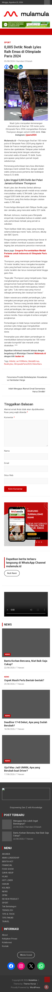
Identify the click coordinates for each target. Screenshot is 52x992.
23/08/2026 (18, 827)
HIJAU (5, 876)
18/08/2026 (9, 729)
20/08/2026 (9, 684)
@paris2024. (31, 135)
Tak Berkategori (9, 906)
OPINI (4, 895)
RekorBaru (37, 364)
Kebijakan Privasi (9, 938)
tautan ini (19, 356)
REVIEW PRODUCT (10, 899)
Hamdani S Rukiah (24, 61)
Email (6, 463)
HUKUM (5, 884)
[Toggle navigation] (5, 32)
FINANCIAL (7, 865)
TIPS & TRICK (8, 914)
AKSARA (6, 854)
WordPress (35, 987)
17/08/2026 (9, 774)
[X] (11, 67)
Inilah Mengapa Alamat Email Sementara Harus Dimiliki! (26, 390)
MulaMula (33, 980)
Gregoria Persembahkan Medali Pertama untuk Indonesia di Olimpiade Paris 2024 (25, 253)
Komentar (9, 417)
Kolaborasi (7, 942)
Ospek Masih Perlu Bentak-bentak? (24, 680)
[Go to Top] (47, 979)
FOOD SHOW (8, 869)
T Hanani (20, 668)
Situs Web (8, 475)
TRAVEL (5, 921)
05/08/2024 (9, 61)
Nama (7, 451)
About (5, 935)
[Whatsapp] (16, 67)
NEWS (8, 624)
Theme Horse (29, 984)
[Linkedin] (21, 67)
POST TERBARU (14, 815)
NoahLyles (8, 364)
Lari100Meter (22, 361)
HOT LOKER (7, 880)
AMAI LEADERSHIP (10, 858)
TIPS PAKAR (7, 917)
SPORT (7, 42)
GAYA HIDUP (7, 873)
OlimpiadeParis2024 (23, 364)
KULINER (6, 887)
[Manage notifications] (46, 987)
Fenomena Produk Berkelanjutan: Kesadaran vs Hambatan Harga (27, 378)
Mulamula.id (40, 353)
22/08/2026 (9, 668)
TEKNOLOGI (7, 910)
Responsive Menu (47, 2)
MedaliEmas (33, 361)
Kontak (5, 946)
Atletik (12, 361)
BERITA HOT (7, 861)
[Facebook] (6, 67)
